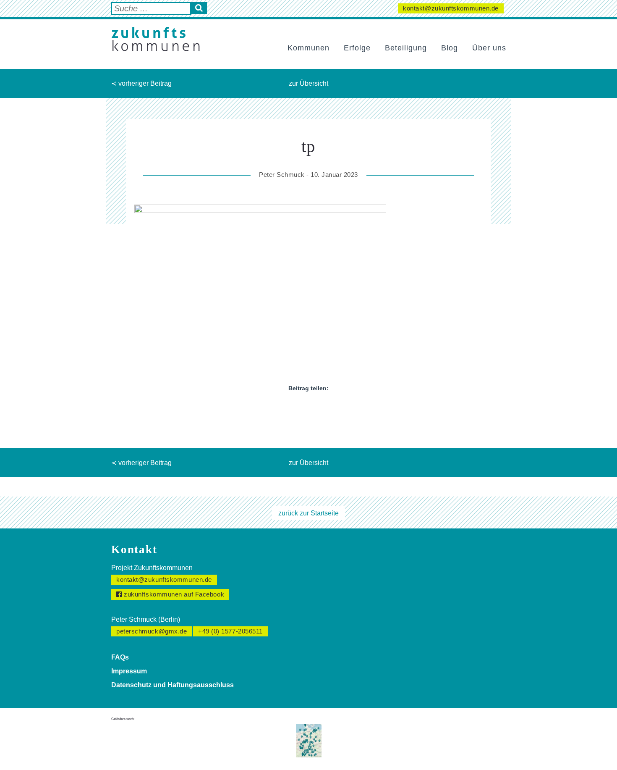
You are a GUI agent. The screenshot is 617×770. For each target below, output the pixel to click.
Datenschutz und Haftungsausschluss (172, 685)
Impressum (129, 671)
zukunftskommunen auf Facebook (173, 594)
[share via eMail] (331, 408)
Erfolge (357, 48)
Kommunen (308, 48)
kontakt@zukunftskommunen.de (451, 8)
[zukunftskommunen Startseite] (155, 39)
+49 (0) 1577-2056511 (230, 631)
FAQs (120, 657)
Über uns (489, 48)
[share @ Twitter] (301, 408)
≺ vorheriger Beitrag (141, 83)
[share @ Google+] (316, 408)
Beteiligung (406, 48)
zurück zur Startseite (308, 513)
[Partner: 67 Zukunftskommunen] (309, 740)
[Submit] (199, 8)
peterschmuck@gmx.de (151, 631)
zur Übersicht (308, 83)
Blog (449, 48)
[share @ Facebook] (286, 408)
